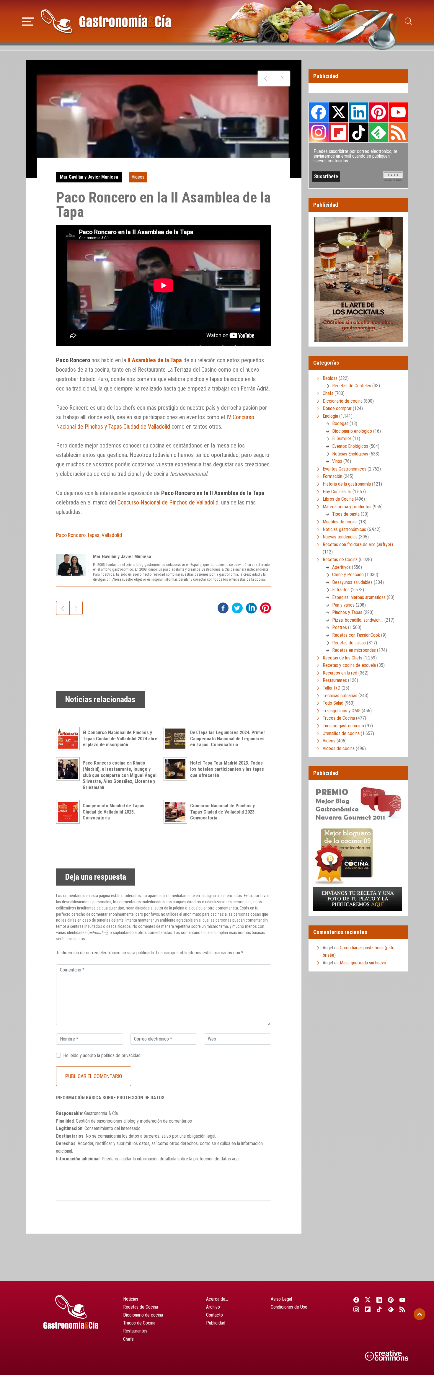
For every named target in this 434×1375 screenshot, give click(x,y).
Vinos (337, 461)
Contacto (214, 1315)
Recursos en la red (340, 673)
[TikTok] (379, 1309)
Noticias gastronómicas (344, 529)
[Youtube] (402, 1299)
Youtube (398, 112)
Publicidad (215, 1323)
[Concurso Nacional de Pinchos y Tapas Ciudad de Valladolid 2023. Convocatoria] (177, 812)
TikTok (358, 132)
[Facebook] (356, 1299)
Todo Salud (333, 703)
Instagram (319, 132)
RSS (398, 132)
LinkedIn (358, 112)
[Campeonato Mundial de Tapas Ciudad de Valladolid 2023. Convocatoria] (69, 812)
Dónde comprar (337, 408)
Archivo (213, 1307)
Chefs (328, 393)
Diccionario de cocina (343, 401)
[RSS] (402, 1309)
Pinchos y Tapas (347, 612)
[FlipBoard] (367, 1309)
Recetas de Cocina (340, 559)
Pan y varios (343, 605)
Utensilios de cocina (341, 733)
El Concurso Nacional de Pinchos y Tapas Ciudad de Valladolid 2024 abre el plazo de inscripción (120, 739)
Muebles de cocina (340, 522)
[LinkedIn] (379, 1299)
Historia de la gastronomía (347, 484)
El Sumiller (341, 438)
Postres (339, 627)
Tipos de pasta (346, 514)
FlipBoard (338, 132)
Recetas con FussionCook (356, 635)
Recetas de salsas (349, 643)
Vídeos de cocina (339, 748)
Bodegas (340, 423)
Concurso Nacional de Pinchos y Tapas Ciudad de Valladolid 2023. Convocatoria (223, 812)
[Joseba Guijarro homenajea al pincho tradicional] (282, 78)
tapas (93, 535)
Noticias (130, 1299)
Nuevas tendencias (340, 537)
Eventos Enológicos (350, 446)
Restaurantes (335, 680)
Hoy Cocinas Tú (337, 491)
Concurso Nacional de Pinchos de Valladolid (168, 502)
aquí (235, 1159)
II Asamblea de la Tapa (155, 360)
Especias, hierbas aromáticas (359, 597)
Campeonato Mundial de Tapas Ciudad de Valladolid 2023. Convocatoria (113, 812)
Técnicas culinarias (340, 695)
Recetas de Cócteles (351, 385)
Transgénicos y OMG (341, 710)
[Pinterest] (391, 1299)
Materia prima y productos (347, 506)
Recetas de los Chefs (342, 658)
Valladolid (112, 535)
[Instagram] (356, 1309)
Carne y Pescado (348, 574)
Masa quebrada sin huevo (363, 963)
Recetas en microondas (354, 650)
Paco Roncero (71, 535)
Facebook (319, 112)
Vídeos (138, 177)
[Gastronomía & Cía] (106, 21)
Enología (330, 416)
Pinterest (378, 112)
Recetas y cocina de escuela (349, 665)
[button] (28, 20)
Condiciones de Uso (289, 1307)
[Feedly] (391, 1309)
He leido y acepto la (102, 1055)
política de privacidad (121, 1055)
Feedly (378, 132)
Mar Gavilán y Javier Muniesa (89, 177)
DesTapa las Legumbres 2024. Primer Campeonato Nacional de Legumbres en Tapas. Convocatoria (227, 739)
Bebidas (330, 378)
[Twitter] (367, 1299)
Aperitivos (341, 567)
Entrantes (341, 589)
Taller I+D (331, 688)
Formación (332, 476)
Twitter (338, 112)
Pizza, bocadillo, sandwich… (357, 620)
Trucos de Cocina (339, 718)
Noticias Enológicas (350, 454)
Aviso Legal (281, 1299)
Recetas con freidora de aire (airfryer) (358, 544)
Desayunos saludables (352, 582)
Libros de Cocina (338, 499)
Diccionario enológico (352, 431)
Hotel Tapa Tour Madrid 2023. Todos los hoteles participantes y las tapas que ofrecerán (227, 769)
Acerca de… (217, 1299)
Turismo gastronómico (343, 726)
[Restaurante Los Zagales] (266, 78)
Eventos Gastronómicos (344, 469)
